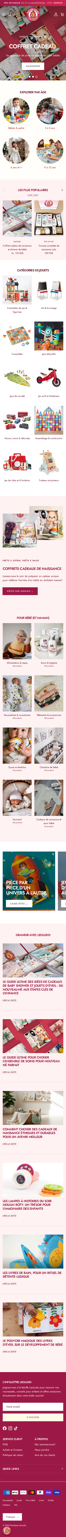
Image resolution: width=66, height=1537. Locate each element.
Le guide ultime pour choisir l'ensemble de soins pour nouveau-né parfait (31, 1061)
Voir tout (32, 195)
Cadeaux (6, 1504)
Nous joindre (42, 1450)
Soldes (51, 1500)
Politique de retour (13, 1455)
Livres (41, 1500)
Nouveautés (8, 1500)
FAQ (5, 1444)
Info (15, 1504)
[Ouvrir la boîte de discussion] (7, 1531)
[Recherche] (11, 14)
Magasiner (33, 62)
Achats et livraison (12, 1450)
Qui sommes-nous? (45, 1444)
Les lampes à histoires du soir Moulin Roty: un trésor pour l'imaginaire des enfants (27, 1205)
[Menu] (3, 14)
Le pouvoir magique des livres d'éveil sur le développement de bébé (33, 1342)
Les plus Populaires (33, 190)
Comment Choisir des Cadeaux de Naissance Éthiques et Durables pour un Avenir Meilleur (30, 1133)
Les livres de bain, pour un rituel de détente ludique (32, 1275)
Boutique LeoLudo (18, 1525)
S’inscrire (33, 1417)
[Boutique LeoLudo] (33, 14)
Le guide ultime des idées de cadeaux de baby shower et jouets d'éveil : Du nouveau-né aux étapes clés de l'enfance (33, 987)
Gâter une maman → (20, 591)
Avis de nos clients (45, 1455)
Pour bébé (30, 1500)
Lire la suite (9, 1000)
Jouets (19, 1500)
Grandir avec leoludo (33, 935)
